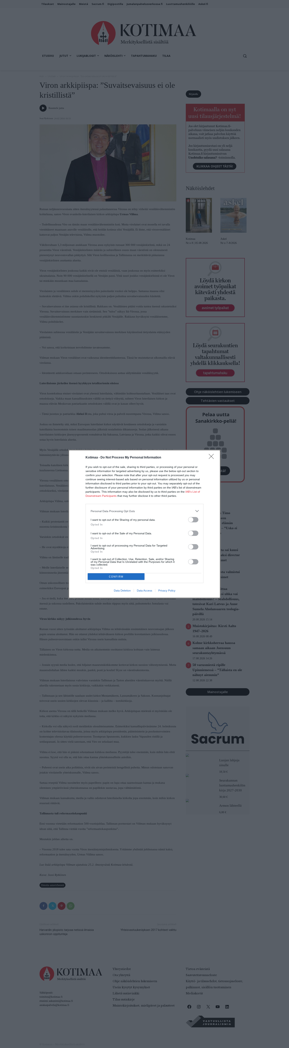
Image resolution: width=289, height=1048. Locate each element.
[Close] (212, 457)
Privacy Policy (166, 590)
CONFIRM (116, 576)
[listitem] (144, 511)
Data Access (144, 590)
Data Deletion (122, 590)
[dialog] (144, 524)
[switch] (193, 519)
